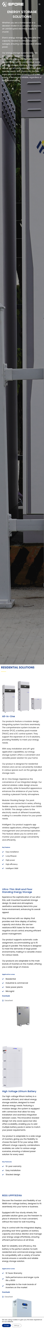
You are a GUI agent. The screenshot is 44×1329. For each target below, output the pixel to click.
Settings (16, 1325)
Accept (6, 1325)
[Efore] (12, 4)
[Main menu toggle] (39, 4)
